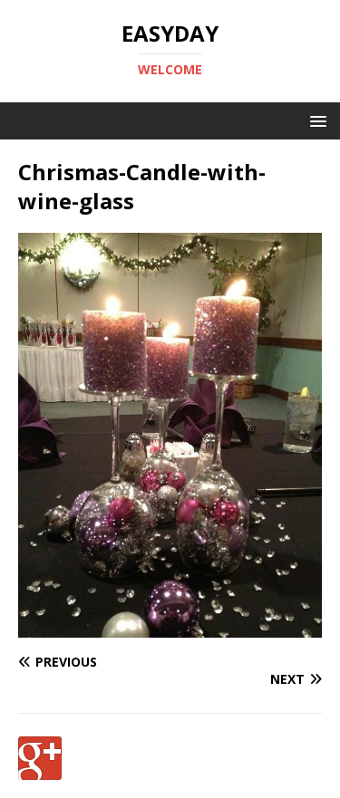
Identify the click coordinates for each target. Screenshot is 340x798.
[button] (315, 120)
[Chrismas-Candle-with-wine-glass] (170, 626)
